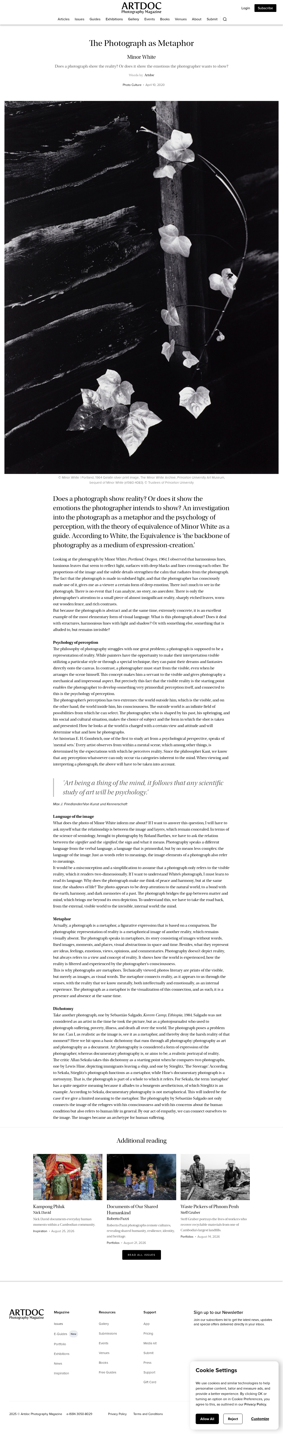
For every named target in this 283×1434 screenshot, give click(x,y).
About (196, 19)
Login (245, 8)
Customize (260, 1419)
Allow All (207, 1418)
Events (149, 19)
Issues (79, 19)
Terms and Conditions (148, 1414)
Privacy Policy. (255, 1404)
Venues (181, 19)
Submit (212, 19)
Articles (63, 19)
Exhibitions (114, 19)
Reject (233, 1418)
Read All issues (141, 1255)
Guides (95, 19)
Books (165, 19)
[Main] (141, 8)
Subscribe (265, 8)
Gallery (133, 19)
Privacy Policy (117, 1414)
